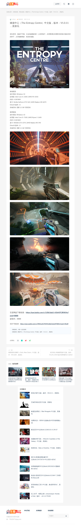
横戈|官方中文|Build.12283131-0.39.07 (44, 429)
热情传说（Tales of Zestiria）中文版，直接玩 (46, 448)
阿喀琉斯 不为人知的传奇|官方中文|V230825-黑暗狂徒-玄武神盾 (65, 380)
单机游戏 (21, 12)
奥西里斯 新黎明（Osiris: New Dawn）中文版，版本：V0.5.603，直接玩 (23, 354)
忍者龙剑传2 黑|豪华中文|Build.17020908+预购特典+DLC (15, 380)
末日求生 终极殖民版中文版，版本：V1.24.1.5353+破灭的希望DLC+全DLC (61, 354)
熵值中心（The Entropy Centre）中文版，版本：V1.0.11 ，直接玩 (35, 331)
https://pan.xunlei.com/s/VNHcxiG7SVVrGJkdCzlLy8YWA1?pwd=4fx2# (44, 324)
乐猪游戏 (15, 12)
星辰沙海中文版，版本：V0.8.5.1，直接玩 (45, 393)
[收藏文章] (17, 340)
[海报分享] (29, 340)
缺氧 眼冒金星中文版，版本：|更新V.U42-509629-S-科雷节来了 (32, 380)
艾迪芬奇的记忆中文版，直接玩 (41, 402)
